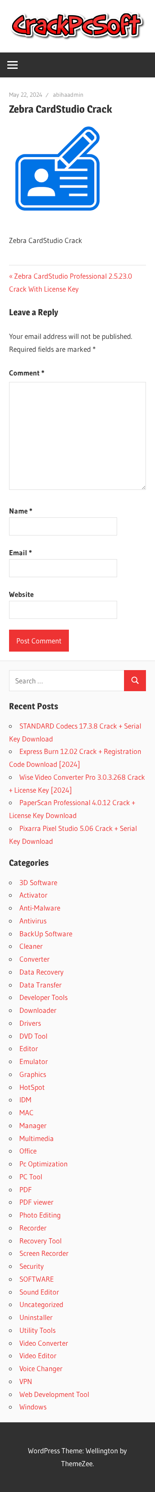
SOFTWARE (36, 1278)
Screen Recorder (43, 1253)
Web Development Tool (54, 1394)
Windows (32, 1406)
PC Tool (30, 1176)
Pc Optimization (43, 1163)
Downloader (37, 1010)
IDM (25, 1099)
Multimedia (36, 1138)
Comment (26, 372)
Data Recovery (41, 971)
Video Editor (37, 1355)
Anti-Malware (39, 907)
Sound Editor (39, 1291)
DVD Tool (33, 1035)
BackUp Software (45, 933)
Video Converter (43, 1342)
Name (20, 510)
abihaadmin (68, 94)
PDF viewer (36, 1201)
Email (20, 552)
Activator (33, 894)
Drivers (30, 1022)
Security (31, 1266)
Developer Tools (43, 997)
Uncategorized (41, 1304)
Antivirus (32, 920)
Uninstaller (36, 1317)
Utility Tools (37, 1330)
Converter (34, 958)
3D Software (38, 882)
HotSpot (32, 1087)
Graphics (32, 1074)
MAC (26, 1112)
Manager (32, 1125)
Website (21, 594)
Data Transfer (40, 984)
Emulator (33, 1061)
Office (28, 1150)
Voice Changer (40, 1368)
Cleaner (31, 946)
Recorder (32, 1227)
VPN (25, 1381)
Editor (28, 1048)
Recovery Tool (40, 1240)
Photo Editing (40, 1214)
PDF (25, 1189)
